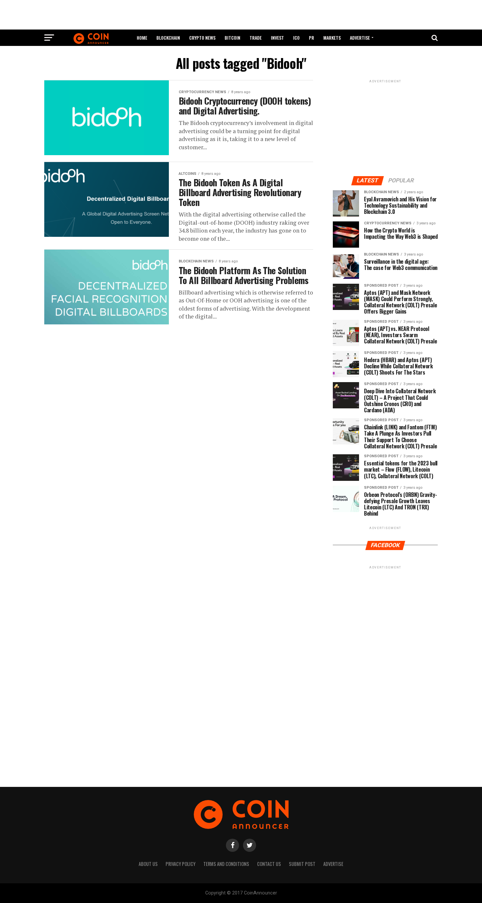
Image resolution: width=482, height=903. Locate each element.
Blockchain (168, 37)
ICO (296, 37)
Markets (332, 37)
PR (311, 37)
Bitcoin (232, 37)
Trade (256, 37)
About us (148, 863)
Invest (277, 37)
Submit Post (302, 863)
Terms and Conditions (226, 863)
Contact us (269, 863)
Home (142, 37)
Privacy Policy (180, 863)
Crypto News (202, 37)
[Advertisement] (241, 15)
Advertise (360, 37)
